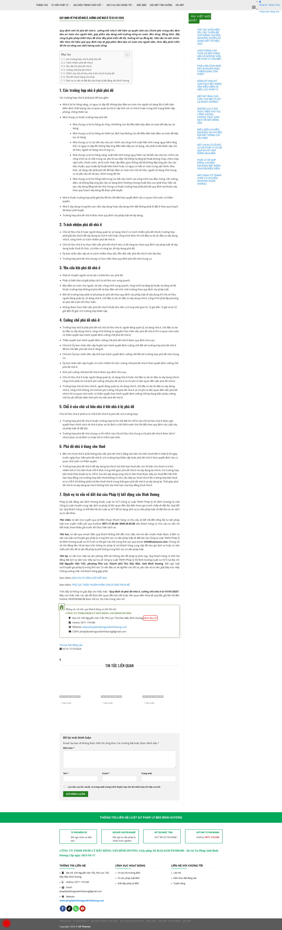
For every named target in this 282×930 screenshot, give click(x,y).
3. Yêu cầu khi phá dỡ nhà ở (77, 66)
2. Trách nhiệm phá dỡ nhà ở (78, 62)
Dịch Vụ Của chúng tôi (119, 5)
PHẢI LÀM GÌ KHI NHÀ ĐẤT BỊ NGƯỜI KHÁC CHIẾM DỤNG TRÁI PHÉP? (209, 70)
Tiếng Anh (275, 11)
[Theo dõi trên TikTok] (69, 908)
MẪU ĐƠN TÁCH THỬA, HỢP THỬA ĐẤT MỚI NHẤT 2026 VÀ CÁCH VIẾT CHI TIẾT (161, 711)
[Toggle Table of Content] (125, 54)
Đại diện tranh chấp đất (87, 5)
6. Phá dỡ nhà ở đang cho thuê (79, 76)
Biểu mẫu (142, 5)
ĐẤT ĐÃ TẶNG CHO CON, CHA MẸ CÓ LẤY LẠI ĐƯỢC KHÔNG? (209, 99)
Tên (66, 773)
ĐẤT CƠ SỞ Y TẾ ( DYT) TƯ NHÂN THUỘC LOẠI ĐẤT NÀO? (119, 711)
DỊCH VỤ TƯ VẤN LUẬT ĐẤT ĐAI (89, 578)
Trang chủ (42, 5)
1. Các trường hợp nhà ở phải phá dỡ (82, 59)
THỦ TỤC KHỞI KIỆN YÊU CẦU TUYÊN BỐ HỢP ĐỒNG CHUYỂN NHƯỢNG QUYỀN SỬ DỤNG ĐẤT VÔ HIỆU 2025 (209, 36)
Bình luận (68, 748)
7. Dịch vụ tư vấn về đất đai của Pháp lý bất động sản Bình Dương (96, 80)
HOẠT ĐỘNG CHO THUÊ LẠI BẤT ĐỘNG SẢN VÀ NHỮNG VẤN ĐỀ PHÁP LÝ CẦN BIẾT (209, 55)
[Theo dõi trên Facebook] (63, 908)
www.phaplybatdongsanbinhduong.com (105, 627)
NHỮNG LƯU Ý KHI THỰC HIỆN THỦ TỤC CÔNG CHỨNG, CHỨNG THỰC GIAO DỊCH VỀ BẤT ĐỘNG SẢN (209, 115)
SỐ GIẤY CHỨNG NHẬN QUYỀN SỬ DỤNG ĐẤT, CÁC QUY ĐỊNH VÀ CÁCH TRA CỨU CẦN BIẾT (78, 713)
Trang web (146, 773)
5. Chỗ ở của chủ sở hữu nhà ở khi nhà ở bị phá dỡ (88, 73)
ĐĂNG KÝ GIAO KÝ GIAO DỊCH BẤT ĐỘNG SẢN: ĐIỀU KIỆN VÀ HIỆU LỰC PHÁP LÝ (209, 85)
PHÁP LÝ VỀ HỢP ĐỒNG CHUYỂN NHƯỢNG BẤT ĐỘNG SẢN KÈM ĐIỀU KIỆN (209, 164)
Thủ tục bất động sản (71, 645)
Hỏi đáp (180, 5)
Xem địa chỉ (150, 618)
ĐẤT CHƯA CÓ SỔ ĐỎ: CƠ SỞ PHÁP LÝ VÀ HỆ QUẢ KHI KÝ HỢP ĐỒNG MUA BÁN (209, 149)
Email (106, 773)
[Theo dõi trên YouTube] (82, 908)
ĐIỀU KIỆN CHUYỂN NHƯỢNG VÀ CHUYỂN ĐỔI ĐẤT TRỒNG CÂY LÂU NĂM (209, 134)
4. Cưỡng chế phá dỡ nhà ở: (77, 69)
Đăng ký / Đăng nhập (269, 4)
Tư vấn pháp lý (59, 5)
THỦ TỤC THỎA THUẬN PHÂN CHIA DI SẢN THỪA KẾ (101, 584)
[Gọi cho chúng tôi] (76, 908)
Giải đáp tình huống (161, 5)
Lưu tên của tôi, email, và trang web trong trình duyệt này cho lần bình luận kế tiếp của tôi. (114, 786)
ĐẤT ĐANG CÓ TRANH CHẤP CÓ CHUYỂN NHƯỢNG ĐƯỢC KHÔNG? (209, 179)
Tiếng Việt (264, 11)
